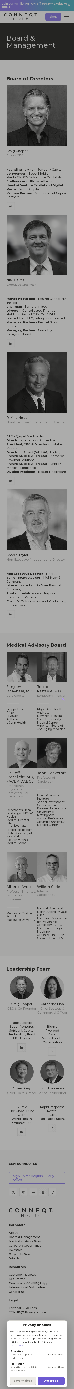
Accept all (51, 1380)
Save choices (23, 1380)
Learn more (16, 1345)
